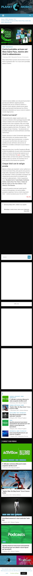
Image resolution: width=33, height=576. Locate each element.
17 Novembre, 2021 (14, 410)
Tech (17, 412)
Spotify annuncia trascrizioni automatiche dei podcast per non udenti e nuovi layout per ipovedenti (20, 424)
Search (29, 257)
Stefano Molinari (24, 410)
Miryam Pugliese (23, 402)
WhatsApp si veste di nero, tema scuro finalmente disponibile (16, 210)
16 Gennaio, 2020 (6, 57)
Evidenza (12, 396)
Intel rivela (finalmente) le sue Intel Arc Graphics (19, 433)
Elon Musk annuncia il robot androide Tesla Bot (18, 415)
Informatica (13, 431)
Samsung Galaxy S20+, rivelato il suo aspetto (15, 204)
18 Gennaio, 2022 (14, 402)
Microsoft (17, 396)
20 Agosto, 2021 (13, 418)
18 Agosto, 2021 (13, 428)
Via (27, 197)
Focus (11, 412)
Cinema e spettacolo (15, 405)
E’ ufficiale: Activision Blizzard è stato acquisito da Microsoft (19, 400)
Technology (23, 412)
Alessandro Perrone (16, 57)
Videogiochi (9, 47)
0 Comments (25, 57)
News (3, 47)
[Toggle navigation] (3, 15)
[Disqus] (16, 235)
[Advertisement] (16, 82)
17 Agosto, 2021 (13, 436)
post (19, 155)
